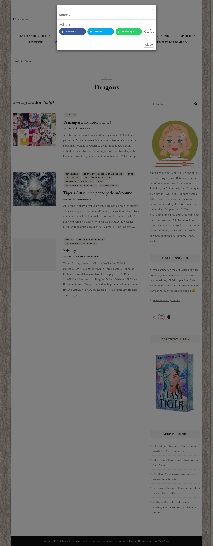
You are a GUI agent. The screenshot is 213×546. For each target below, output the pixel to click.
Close (149, 44)
